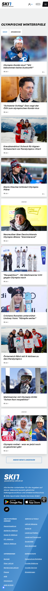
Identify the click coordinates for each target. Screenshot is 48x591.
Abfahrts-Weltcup (11, 531)
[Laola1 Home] (13, 478)
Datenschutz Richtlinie (33, 559)
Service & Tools (31, 519)
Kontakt (7, 559)
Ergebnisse (16, 32)
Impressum (8, 581)
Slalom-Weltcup (10, 543)
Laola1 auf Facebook (33, 537)
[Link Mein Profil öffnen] (29, 4)
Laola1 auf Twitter (31, 533)
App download (30, 546)
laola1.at (28, 528)
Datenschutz (30, 554)
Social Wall (29, 541)
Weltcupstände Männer (10, 520)
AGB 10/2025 (8, 585)
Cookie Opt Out (31, 568)
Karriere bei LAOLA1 (11, 568)
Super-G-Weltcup (10, 535)
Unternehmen (9, 554)
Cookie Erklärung (31, 563)
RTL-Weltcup (8, 539)
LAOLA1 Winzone (31, 524)
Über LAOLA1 (8, 563)
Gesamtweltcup (10, 526)
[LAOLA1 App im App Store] (32, 502)
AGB (5, 576)
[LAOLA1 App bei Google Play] (13, 502)
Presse (6, 572)
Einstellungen (30, 572)
